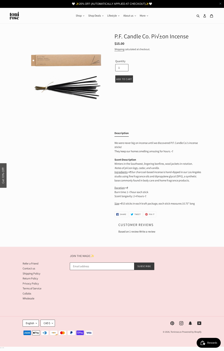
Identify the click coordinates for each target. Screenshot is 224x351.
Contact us (29, 268)
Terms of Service (32, 288)
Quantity (120, 61)
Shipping (119, 49)
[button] (3, 175)
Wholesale (28, 298)
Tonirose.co (176, 331)
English (30, 323)
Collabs (27, 293)
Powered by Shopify (191, 331)
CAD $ (47, 323)
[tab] (121, 134)
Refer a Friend (30, 263)
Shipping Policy (31, 273)
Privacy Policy (31, 283)
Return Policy (30, 278)
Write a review (147, 231)
